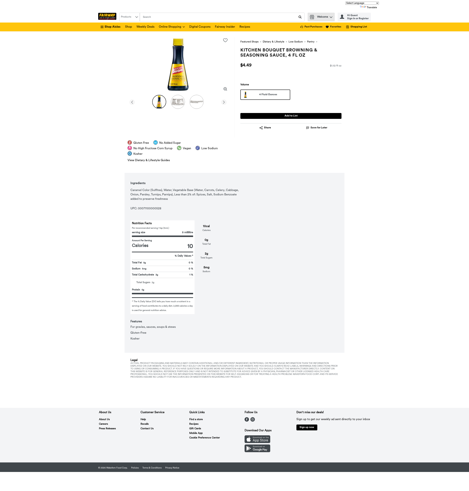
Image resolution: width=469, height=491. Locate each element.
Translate (372, 7)
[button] (331, 16)
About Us (104, 419)
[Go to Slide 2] (178, 102)
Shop (128, 26)
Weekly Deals (145, 26)
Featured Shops (249, 41)
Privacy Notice (172, 468)
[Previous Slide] (132, 101)
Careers (103, 424)
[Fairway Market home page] (108, 17)
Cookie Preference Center (204, 437)
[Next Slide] (223, 101)
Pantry (311, 41)
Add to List (291, 115)
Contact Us (147, 428)
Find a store (196, 419)
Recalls (145, 424)
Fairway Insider (225, 26)
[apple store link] (257, 442)
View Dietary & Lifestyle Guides (149, 160)
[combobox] (129, 17)
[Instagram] (252, 420)
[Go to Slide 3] (196, 102)
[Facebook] (247, 420)
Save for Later (319, 127)
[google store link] (257, 451)
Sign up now (307, 427)
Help (143, 419)
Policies (135, 468)
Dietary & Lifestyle (273, 41)
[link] (311, 27)
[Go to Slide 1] (159, 102)
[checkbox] (225, 40)
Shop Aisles (113, 26)
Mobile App (196, 433)
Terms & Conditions (152, 468)
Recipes (244, 26)
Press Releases (107, 428)
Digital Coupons (200, 26)
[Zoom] (225, 89)
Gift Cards (195, 428)
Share (267, 127)
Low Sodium (296, 41)
